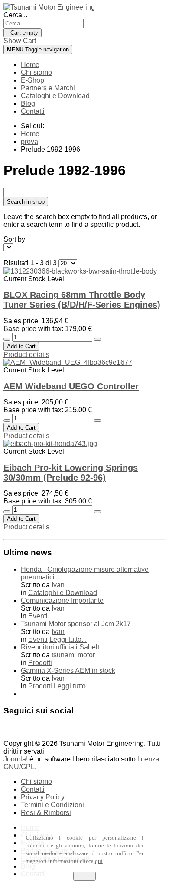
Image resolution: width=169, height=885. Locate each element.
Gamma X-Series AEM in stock (68, 670)
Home (30, 64)
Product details (26, 354)
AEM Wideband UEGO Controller (71, 386)
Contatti (33, 111)
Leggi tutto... (68, 639)
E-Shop (32, 80)
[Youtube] (27, 731)
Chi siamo (36, 72)
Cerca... (15, 15)
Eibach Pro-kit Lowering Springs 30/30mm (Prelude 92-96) (70, 472)
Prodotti (40, 662)
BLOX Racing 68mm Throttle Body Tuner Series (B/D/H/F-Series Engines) (81, 299)
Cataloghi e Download (55, 95)
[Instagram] (44, 731)
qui (99, 861)
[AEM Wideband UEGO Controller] (67, 362)
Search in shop (26, 201)
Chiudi (84, 876)
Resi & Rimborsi (46, 812)
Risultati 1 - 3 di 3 (30, 263)
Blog (28, 103)
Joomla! (15, 759)
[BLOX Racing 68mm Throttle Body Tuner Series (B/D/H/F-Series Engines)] (80, 271)
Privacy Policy (43, 797)
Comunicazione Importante (62, 600)
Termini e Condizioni (52, 805)
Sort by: (15, 239)
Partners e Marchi (48, 88)
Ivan (58, 585)
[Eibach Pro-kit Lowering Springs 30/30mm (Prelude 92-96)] (50, 443)
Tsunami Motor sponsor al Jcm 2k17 (76, 623)
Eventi (38, 616)
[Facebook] (11, 731)
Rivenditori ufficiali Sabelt (60, 647)
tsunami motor (73, 655)
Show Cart (19, 41)
